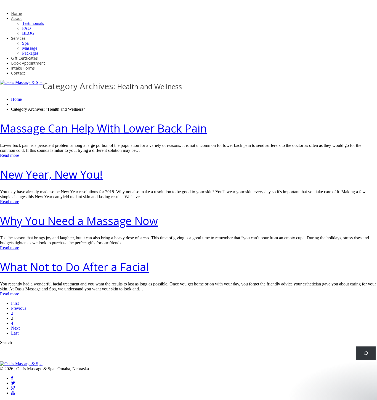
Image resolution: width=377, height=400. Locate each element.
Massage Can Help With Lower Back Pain (103, 128)
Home (16, 13)
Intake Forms (23, 68)
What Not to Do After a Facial (74, 266)
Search (6, 342)
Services (18, 38)
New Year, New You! (51, 174)
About (16, 18)
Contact (18, 73)
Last (14, 333)
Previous (18, 308)
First (15, 303)
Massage (29, 48)
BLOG (28, 33)
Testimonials (33, 23)
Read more (9, 155)
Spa (25, 43)
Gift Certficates (24, 58)
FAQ (26, 28)
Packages (30, 53)
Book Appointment (28, 63)
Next (15, 328)
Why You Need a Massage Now (79, 220)
